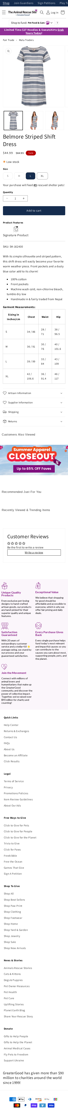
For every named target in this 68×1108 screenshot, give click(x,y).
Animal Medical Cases (17, 1048)
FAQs (7, 743)
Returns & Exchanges (16, 731)
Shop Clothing (12, 911)
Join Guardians (23, 3)
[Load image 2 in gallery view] (34, 120)
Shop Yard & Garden (16, 930)
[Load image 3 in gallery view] (54, 120)
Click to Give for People (18, 831)
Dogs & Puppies (13, 980)
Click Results (12, 761)
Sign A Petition (13, 873)
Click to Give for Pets (16, 825)
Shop (6, 3)
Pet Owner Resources (17, 986)
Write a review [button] (34, 552)
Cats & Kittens (12, 974)
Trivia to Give (12, 843)
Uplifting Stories (14, 1004)
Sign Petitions (46, 3)
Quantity (8, 192)
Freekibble (10, 855)
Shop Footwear (13, 917)
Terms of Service (14, 781)
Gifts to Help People (16, 1036)
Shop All (9, 893)
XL (42, 176)
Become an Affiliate (16, 755)
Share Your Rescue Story (18, 1016)
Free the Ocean (13, 861)
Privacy (8, 787)
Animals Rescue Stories (18, 968)
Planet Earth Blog (14, 1010)
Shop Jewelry (12, 936)
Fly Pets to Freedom (16, 1054)
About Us (9, 749)
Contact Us (10, 737)
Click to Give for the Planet (20, 837)
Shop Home (11, 923)
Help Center (11, 725)
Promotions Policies (16, 793)
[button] (42, 12)
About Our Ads (12, 805)
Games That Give (14, 867)
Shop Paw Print (13, 905)
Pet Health (10, 992)
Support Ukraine (14, 1060)
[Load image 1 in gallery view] (13, 120)
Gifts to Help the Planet (18, 1042)
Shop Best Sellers (14, 899)
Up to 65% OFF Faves (34, 468)
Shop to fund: (28, 23)
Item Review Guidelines (18, 799)
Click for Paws (12, 849)
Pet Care (9, 998)
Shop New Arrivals (15, 948)
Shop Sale (10, 942)
